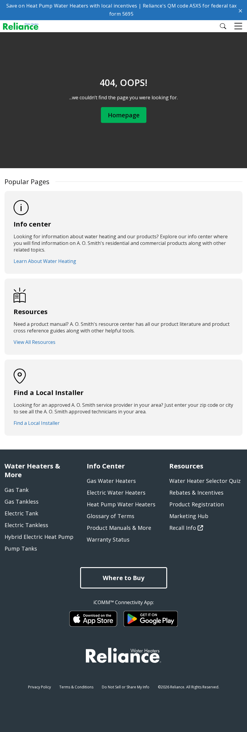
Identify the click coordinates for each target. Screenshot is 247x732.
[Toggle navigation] (238, 26)
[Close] (240, 10)
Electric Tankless (26, 525)
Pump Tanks (21, 548)
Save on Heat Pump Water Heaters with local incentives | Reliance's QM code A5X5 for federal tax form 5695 (121, 9)
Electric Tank (21, 513)
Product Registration (196, 504)
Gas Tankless (22, 501)
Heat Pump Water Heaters (121, 504)
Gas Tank (17, 489)
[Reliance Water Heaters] (25, 26)
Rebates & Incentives (196, 492)
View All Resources (34, 342)
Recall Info (183, 527)
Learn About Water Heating (45, 261)
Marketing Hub (188, 516)
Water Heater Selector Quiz (205, 480)
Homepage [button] (123, 115)
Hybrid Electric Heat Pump (39, 536)
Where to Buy (123, 578)
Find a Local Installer (37, 423)
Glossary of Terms (110, 516)
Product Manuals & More (119, 527)
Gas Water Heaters (111, 480)
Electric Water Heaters (116, 492)
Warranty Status (108, 539)
